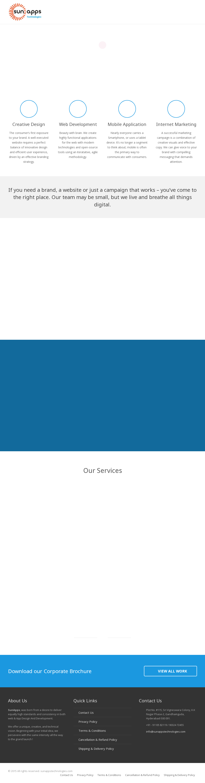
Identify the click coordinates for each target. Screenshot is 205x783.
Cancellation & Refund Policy (97, 740)
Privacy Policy (87, 722)
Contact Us (86, 713)
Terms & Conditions (92, 731)
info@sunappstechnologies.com (165, 731)
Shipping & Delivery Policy (96, 749)
